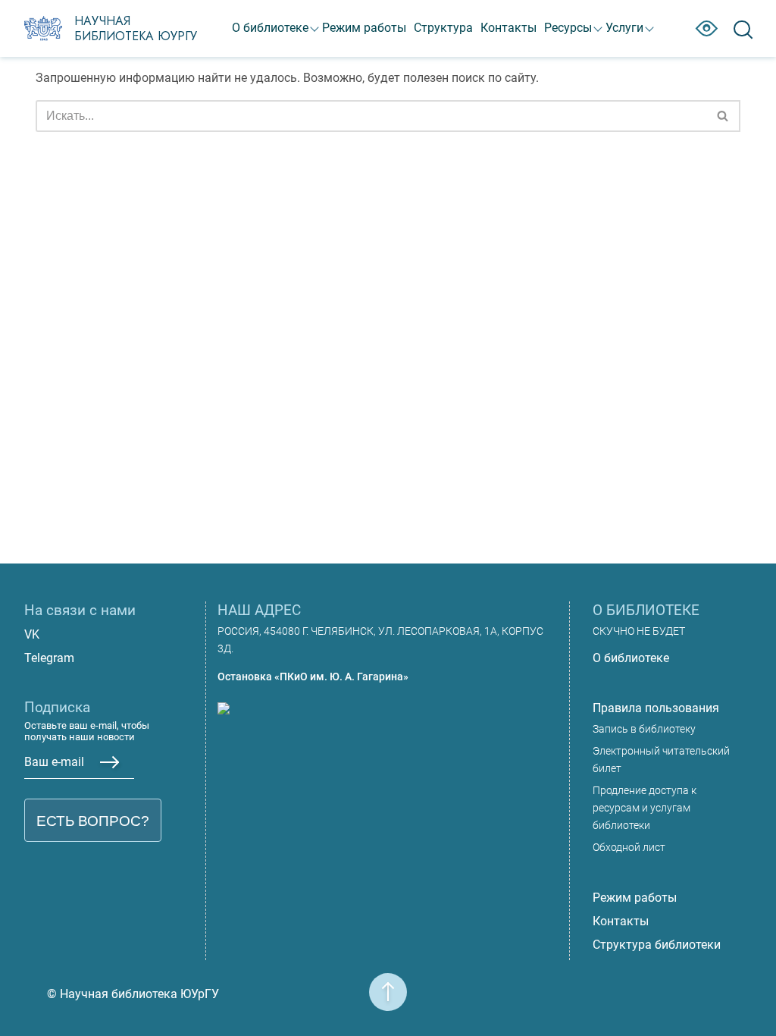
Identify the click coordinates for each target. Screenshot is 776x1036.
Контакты (508, 27)
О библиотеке (270, 27)
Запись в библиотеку (644, 729)
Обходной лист (629, 847)
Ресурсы (568, 27)
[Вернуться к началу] (388, 982)
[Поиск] (723, 116)
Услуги (624, 27)
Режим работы (364, 27)
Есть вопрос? (92, 821)
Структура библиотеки (657, 944)
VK (31, 634)
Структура (443, 27)
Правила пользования (656, 708)
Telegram (49, 658)
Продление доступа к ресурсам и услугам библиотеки (644, 808)
